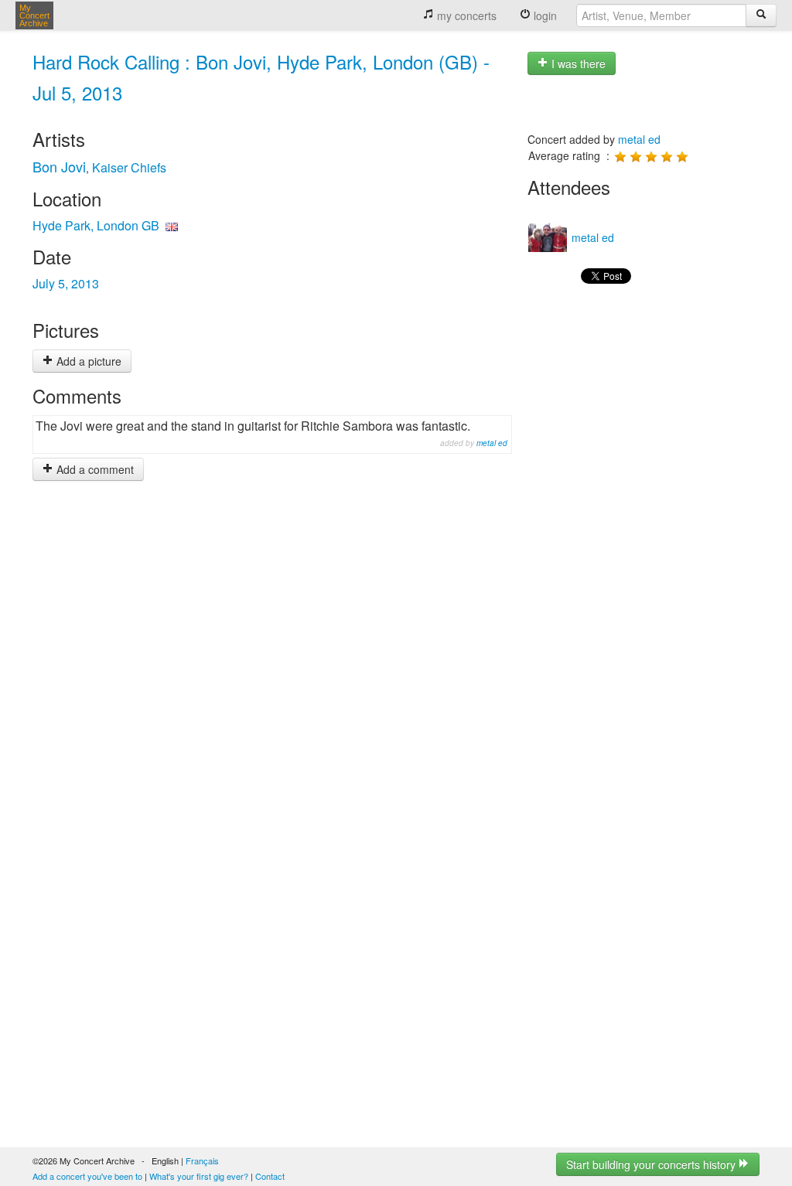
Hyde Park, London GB (95, 225)
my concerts (465, 15)
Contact (270, 1176)
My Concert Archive (34, 15)
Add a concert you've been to (87, 1176)
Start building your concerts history (652, 1164)
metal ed (491, 443)
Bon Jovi (59, 166)
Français (202, 1160)
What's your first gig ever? (198, 1176)
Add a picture (87, 361)
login (544, 15)
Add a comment (93, 469)
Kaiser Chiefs (129, 167)
